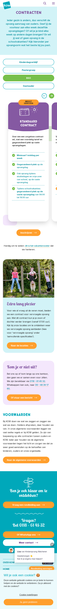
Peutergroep (28, 70)
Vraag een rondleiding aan (26, 505)
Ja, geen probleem (28, 602)
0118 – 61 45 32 (37, 381)
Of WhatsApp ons (26, 534)
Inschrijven (26, 232)
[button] (51, 95)
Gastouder (28, 86)
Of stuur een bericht (21, 397)
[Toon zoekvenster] (44, 3)
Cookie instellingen (28, 595)
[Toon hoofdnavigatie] (53, 3)
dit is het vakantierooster (37, 245)
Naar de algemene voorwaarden (24, 460)
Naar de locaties (19, 345)
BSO (28, 78)
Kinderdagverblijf (28, 62)
